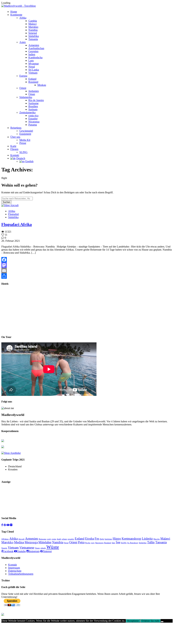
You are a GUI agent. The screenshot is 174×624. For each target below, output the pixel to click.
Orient (22, 88)
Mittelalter (44, 542)
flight (102, 539)
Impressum (14, 567)
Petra (81, 542)
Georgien (33, 51)
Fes (97, 538)
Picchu (87, 543)
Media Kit (24, 140)
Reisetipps (15, 127)
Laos (31, 60)
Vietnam (32, 72)
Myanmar (33, 63)
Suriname (33, 103)
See (118, 542)
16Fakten (5, 539)
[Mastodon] (87, 265)
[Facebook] (87, 259)
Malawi (32, 23)
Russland (33, 81)
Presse (22, 143)
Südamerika (25, 97)
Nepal (31, 66)
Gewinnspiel (26, 130)
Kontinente (16, 14)
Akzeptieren (133, 621)
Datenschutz (14, 570)
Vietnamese (26, 547)
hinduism (108, 539)
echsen (64, 539)
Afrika (22, 17)
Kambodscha (35, 57)
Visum (37, 548)
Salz (113, 543)
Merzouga (31, 542)
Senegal (32, 33)
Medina (19, 542)
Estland (32, 78)
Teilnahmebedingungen (20, 573)
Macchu (156, 539)
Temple (4, 548)
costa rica (33, 115)
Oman (31, 94)
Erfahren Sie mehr (150, 621)
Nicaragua (33, 121)
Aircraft (21, 539)
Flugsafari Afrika (16, 224)
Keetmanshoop (131, 538)
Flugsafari (13, 214)
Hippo (117, 538)
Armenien (33, 45)
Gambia (32, 20)
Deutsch (20, 158)
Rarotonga (99, 543)
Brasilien (33, 106)
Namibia (33, 30)
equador (71, 539)
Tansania (33, 39)
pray (93, 543)
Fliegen (14, 149)
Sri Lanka (33, 69)
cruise (53, 539)
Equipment (25, 133)
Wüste (52, 547)
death (59, 539)
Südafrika (33, 36)
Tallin (151, 542)
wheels (43, 548)
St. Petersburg (132, 543)
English (29, 161)
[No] (162, 621)
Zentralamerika (27, 112)
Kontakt (14, 155)
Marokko (33, 26)
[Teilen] (87, 276)
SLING (23, 152)
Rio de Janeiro (36, 100)
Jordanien (33, 91)
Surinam (32, 109)
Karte (13, 146)
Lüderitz (147, 538)
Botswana (42, 539)
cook (49, 539)
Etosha (89, 538)
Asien (22, 42)
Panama (32, 124)
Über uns (15, 136)
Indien (31, 54)
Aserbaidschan (36, 48)
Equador (33, 118)
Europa (23, 75)
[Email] (87, 270)
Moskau (41, 85)
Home (13, 11)
